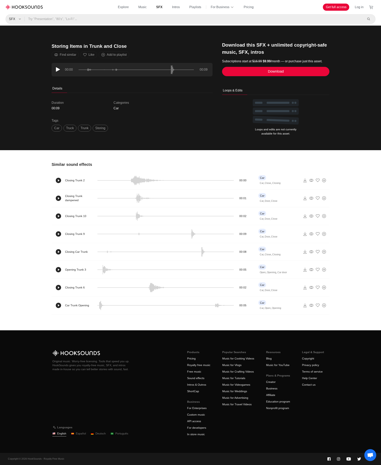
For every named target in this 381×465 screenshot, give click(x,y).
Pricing (249, 7)
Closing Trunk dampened (73, 198)
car (56, 128)
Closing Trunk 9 (75, 233)
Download (276, 71)
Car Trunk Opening (77, 305)
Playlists (195, 7)
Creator (271, 381)
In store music (196, 434)
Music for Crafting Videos (238, 371)
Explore (123, 7)
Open (263, 272)
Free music (194, 371)
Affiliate (270, 395)
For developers (196, 427)
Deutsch (100, 433)
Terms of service (312, 371)
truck (70, 128)
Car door (282, 272)
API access (194, 421)
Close (268, 183)
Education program (278, 401)
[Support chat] (370, 455)
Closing (276, 183)
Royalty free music (198, 365)
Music (142, 7)
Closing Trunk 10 (75, 216)
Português (121, 433)
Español (81, 433)
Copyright (308, 358)
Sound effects (195, 378)
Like (91, 54)
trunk (85, 128)
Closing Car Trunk (76, 251)
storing (100, 128)
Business (271, 388)
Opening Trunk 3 (75, 269)
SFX (159, 7)
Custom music (196, 414)
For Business (220, 7)
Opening (271, 272)
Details (57, 88)
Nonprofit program (277, 408)
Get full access (336, 7)
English (61, 433)
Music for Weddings (234, 391)
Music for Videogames (236, 384)
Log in (359, 7)
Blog (269, 358)
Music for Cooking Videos (238, 358)
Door (267, 201)
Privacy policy (310, 365)
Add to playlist (117, 54)
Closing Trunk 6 (75, 287)
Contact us (309, 384)
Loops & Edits (232, 90)
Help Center (309, 378)
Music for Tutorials (233, 378)
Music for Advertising (235, 397)
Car (116, 108)
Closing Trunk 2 (75, 180)
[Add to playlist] (324, 180)
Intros (176, 7)
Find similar (68, 54)
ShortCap (193, 391)
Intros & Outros (196, 384)
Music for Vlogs (231, 365)
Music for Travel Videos (237, 404)
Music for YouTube (278, 365)
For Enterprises (197, 408)
